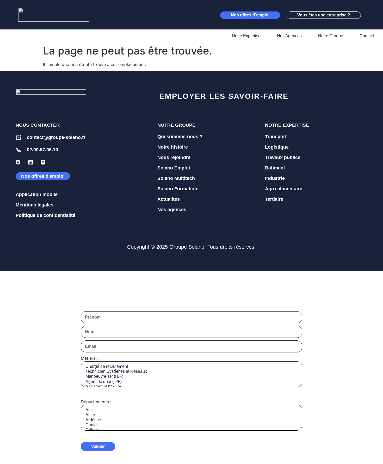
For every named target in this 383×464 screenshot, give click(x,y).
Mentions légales (34, 204)
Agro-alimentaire (283, 188)
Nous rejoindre (173, 157)
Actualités (168, 199)
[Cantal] (191, 425)
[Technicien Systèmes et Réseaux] (191, 371)
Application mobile (37, 194)
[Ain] (191, 410)
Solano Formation (177, 188)
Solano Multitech (176, 178)
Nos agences (171, 209)
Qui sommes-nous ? (179, 136)
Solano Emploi (173, 167)
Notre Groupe (330, 36)
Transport (276, 136)
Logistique (277, 147)
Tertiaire (274, 199)
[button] (370, 15)
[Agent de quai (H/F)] (191, 381)
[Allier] (191, 415)
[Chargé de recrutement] (191, 366)
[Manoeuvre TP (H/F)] (191, 376)
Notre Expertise (246, 36)
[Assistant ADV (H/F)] (191, 386)
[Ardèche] (191, 420)
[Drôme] (191, 430)
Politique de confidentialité (45, 215)
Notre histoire (172, 147)
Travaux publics (282, 157)
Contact (367, 36)
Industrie (275, 178)
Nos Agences (289, 36)
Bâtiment (275, 167)
